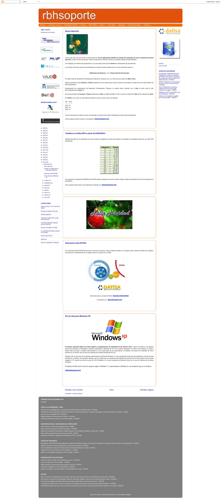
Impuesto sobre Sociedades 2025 (50, 414)
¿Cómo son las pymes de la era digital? (52, 462)
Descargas (111, 25)
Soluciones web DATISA (75, 243)
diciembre (47, 164)
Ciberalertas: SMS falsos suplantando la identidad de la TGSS (58, 435)
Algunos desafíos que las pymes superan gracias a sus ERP (58, 464)
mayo (46, 187)
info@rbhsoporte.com (109, 185)
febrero (46, 195)
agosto (46, 185)
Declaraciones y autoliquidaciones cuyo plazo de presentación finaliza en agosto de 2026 (65, 409)
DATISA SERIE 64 (46, 214)
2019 (44, 145)
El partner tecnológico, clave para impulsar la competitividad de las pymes (61, 469)
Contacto (147, 25)
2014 (44, 157)
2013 (44, 159)
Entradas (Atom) (77, 393)
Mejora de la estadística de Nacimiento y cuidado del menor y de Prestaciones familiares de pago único (69, 431)
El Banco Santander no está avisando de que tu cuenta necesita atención (169, 82)
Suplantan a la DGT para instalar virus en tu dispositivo (56, 450)
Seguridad (121, 25)
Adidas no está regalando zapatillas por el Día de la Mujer (169, 96)
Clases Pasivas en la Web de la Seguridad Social (54, 426)
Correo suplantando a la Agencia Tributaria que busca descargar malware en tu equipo (168, 88)
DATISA (161, 63)
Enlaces (102, 25)
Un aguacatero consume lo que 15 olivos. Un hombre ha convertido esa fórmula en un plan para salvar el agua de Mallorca (75, 483)
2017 (44, 150)
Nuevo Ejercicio (72, 31)
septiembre (47, 183)
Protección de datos (134, 25)
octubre (46, 180)
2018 (44, 147)
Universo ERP (163, 66)
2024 (44, 133)
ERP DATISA (93, 25)
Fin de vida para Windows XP (78, 316)
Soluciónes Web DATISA (121, 296)
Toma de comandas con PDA (49, 227)
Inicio (111, 390)
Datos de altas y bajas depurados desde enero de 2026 (56, 433)
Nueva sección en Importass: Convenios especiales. (55, 428)
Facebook (44, 402)
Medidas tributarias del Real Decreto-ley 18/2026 (54, 416)
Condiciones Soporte (71, 25)
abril (45, 190)
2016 (44, 152)
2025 (44, 130)
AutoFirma (44, 239)
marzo (46, 192)
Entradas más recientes (74, 390)
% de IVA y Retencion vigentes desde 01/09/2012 (49, 223)
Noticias (43, 25)
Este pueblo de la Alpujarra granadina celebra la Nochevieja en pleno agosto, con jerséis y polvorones (69, 481)
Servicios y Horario (55, 25)
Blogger (128, 494)
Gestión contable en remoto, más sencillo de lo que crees (57, 460)
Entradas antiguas (147, 390)
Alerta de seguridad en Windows (50, 242)
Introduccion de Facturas (48, 32)
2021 (44, 140)
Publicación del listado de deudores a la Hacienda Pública (57, 418)
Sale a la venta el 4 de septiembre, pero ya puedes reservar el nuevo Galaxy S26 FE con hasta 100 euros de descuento (74, 477)
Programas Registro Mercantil (49, 211)
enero (46, 197)
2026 (44, 128)
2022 (44, 137)
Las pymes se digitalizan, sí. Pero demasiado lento (55, 466)
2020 (44, 142)
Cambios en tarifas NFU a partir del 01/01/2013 (85, 133)
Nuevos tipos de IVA (46, 235)
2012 (44, 162)
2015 (44, 155)
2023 (44, 135)
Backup (83, 25)
